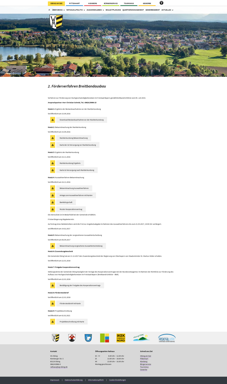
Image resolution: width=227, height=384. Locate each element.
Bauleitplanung (113, 10)
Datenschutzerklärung (74, 380)
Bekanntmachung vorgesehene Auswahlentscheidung (81, 246)
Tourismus (129, 3)
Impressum (54, 380)
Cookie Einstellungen (117, 380)
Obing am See (56, 3)
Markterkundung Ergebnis (70, 163)
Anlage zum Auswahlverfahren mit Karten (76, 195)
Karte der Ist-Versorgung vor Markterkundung (78, 145)
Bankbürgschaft (66, 202)
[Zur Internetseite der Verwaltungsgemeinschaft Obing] (105, 337)
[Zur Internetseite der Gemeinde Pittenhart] (88, 337)
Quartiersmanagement (133, 10)
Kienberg (92, 3)
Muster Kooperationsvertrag (71, 209)
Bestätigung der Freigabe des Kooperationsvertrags (80, 285)
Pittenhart (74, 3)
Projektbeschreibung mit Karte (72, 321)
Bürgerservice (111, 3)
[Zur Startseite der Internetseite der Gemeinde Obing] (56, 337)
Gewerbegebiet (153, 10)
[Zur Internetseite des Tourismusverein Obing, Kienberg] (141, 337)
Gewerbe (147, 3)
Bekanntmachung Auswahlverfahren (74, 188)
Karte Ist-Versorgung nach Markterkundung (77, 170)
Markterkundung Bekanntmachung (74, 138)
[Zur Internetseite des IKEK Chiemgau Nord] (121, 337)
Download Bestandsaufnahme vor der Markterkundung (82, 120)
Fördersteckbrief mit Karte (70, 303)
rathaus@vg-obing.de (59, 367)
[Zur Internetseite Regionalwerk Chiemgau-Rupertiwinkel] (166, 337)
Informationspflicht (96, 380)
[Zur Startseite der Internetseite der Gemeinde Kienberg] (72, 337)
